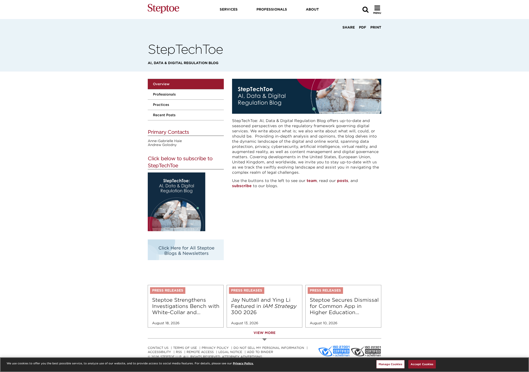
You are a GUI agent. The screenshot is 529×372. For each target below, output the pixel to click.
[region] (264, 364)
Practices (161, 105)
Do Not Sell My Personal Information (269, 347)
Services (229, 9)
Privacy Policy (215, 347)
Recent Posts (164, 115)
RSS (179, 352)
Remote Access (200, 352)
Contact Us (158, 347)
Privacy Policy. (243, 363)
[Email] (361, 35)
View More (264, 333)
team (312, 180)
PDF (362, 27)
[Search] (365, 9)
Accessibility (159, 352)
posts (342, 180)
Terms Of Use (185, 347)
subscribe (242, 186)
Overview (161, 84)
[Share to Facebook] (335, 35)
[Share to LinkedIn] (347, 35)
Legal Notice (230, 352)
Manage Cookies (390, 364)
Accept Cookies (422, 364)
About (312, 9)
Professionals (164, 94)
